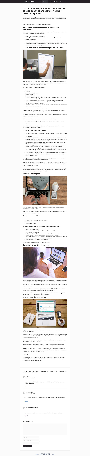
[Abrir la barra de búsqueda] (65, 1)
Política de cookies (51, 454)
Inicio (40, 1)
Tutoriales (45, 1)
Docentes (50, 1)
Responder (26, 386)
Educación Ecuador (29, 2)
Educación (61, 1)
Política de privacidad (43, 454)
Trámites (56, 1)
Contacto (37, 454)
